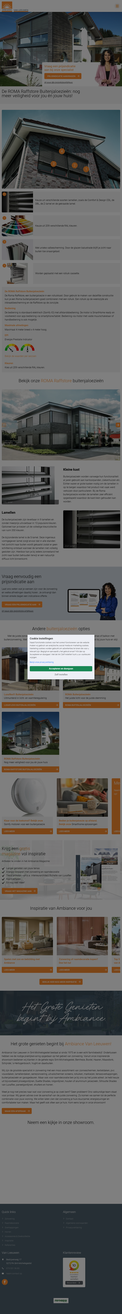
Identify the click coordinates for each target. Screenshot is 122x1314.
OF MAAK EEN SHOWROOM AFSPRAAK (17, 611)
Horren (8, 1232)
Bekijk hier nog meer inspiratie (59, 982)
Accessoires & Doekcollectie (17, 1236)
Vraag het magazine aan (18, 891)
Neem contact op (14, 1273)
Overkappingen (12, 1227)
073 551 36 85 (12, 1268)
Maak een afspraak (15, 1111)
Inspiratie (9, 1240)
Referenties (10, 1245)
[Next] (118, 425)
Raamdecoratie (12, 1223)
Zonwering (10, 1219)
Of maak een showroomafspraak (58, 83)
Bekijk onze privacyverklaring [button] (42, 662)
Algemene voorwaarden (77, 1223)
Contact (69, 1219)
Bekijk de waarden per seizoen (20, 356)
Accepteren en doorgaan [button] (61, 668)
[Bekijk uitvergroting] (61, 425)
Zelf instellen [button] (61, 674)
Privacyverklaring (74, 1227)
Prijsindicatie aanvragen (61, 76)
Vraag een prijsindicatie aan (20, 604)
